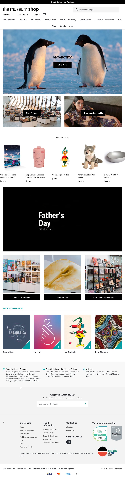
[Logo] (21, 9)
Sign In (38, 14)
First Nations (101, 352)
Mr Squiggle (70, 352)
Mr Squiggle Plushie (60, 175)
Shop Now (62, 64)
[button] (44, 14)
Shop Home (62, 297)
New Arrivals (31, 113)
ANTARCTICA (62, 57)
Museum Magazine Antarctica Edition (8, 176)
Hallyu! (37, 352)
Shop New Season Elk (93, 113)
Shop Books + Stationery (103, 297)
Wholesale (7, 14)
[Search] (76, 9)
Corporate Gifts (23, 14)
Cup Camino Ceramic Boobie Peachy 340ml (35, 176)
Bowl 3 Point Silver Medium (112, 176)
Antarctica (8, 352)
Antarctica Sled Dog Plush (86, 176)
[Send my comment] (85, 404)
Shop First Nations (21, 297)
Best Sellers (62, 138)
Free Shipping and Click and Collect (61, 369)
